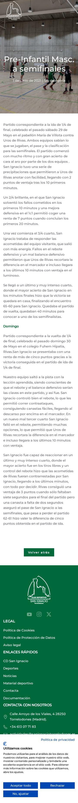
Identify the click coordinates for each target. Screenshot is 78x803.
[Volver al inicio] (14, 11)
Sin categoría (54, 80)
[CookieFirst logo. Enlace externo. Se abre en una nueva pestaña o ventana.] (4, 744)
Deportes (10, 668)
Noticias (10, 676)
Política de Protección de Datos (29, 638)
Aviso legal (12, 645)
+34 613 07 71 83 (23, 727)
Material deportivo (18, 683)
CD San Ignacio (15, 661)
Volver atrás (39, 552)
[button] (72, 11)
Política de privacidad (58, 739)
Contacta (10, 690)
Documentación (16, 698)
